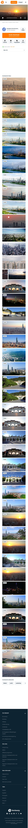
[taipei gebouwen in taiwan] (13, 501)
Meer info (6, 49)
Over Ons (4, 789)
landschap (18, 693)
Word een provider (6, 791)
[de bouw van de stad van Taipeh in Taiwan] (13, 351)
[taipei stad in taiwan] (13, 296)
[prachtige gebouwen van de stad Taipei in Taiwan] (10, 284)
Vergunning (5, 757)
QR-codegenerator (6, 748)
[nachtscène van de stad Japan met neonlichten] (5, 274)
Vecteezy (4, 729)
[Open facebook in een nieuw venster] (6, 823)
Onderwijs (4, 736)
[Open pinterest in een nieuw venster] (13, 823)
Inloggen (21, 2)
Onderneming (5, 734)
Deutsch (4, 807)
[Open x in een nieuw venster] (18, 823)
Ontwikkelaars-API (6, 739)
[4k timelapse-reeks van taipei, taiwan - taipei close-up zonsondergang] (13, 220)
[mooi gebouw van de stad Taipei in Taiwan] (13, 433)
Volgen (23, 30)
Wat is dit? (12, 46)
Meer (3, 812)
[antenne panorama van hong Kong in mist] (13, 248)
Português (4, 805)
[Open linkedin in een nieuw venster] (11, 823)
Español (4, 802)
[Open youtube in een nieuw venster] (20, 823)
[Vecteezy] (2, 2)
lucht (11, 693)
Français (4, 810)
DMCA (3, 759)
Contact (4, 786)
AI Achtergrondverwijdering (9, 746)
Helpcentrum (5, 783)
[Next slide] (22, 693)
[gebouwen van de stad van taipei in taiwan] (13, 364)
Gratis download (14, 35)
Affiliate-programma (7, 762)
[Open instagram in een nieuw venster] (8, 823)
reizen (5, 693)
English (4, 800)
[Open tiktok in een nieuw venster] (15, 823)
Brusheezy (4, 726)
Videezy (4, 731)
